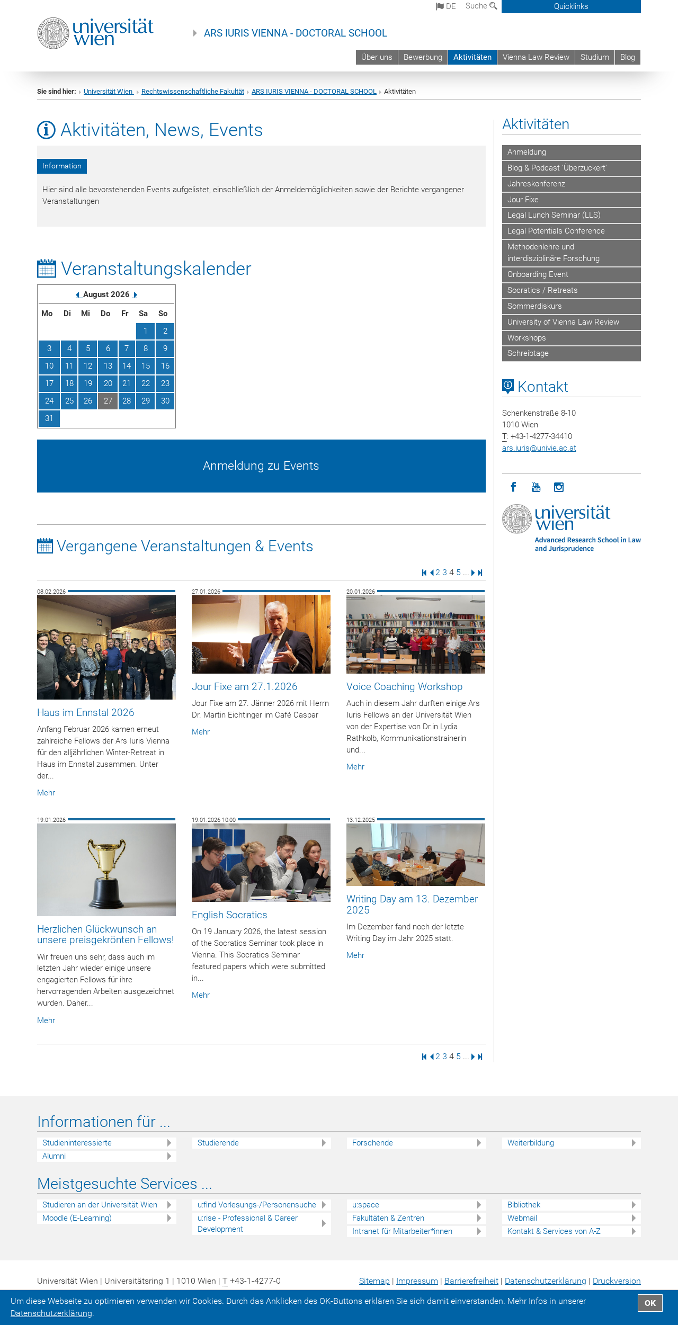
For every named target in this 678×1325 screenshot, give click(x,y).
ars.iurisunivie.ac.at (539, 448)
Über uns (376, 57)
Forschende (372, 1143)
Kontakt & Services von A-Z (554, 1231)
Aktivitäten (472, 57)
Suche (477, 6)
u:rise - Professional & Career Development (248, 1223)
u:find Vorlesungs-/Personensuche (257, 1205)
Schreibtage (528, 353)
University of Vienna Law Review (563, 322)
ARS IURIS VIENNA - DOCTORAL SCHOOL (295, 33)
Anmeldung (526, 152)
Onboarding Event (537, 274)
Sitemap (374, 1281)
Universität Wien (109, 91)
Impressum (417, 1281)
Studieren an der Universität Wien (99, 1205)
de (450, 6)
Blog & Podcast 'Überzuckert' (557, 168)
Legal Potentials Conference (556, 231)
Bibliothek (523, 1205)
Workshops (526, 338)
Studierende (218, 1143)
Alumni (54, 1156)
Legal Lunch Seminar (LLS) (554, 215)
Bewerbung (423, 57)
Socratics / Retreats (542, 290)
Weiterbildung (530, 1143)
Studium (595, 57)
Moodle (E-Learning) (77, 1218)
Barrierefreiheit (471, 1281)
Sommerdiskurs (534, 306)
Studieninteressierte (77, 1143)
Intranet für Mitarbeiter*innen (402, 1231)
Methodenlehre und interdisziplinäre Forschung (553, 252)
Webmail (522, 1218)
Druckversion (617, 1281)
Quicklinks (571, 6)
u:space (365, 1205)
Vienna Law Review (536, 57)
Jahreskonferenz (536, 184)
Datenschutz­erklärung (545, 1281)
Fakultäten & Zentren (388, 1218)
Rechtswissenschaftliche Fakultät (192, 91)
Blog (627, 57)
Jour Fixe (523, 199)
